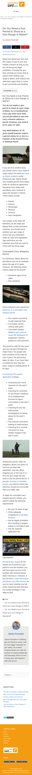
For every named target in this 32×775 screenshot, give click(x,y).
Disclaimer (6, 736)
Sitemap (5, 743)
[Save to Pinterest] (25, 47)
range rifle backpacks (17, 335)
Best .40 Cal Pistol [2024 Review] (14, 694)
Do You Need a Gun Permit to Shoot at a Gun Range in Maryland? (16, 612)
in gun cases (19, 332)
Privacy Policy (7, 738)
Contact (5, 734)
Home (1, 17)
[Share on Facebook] (7, 47)
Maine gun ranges (12, 562)
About (5, 732)
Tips (5, 17)
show (14, 91)
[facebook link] (9, 762)
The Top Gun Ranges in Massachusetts (16, 692)
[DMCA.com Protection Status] (8, 718)
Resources (6, 740)
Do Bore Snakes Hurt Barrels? (13, 697)
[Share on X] (16, 47)
